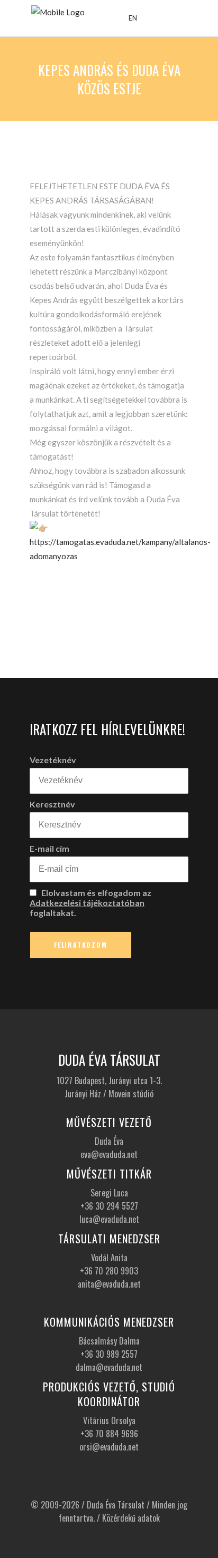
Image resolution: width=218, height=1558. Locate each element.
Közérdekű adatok (131, 1518)
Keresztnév (52, 804)
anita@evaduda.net (109, 1284)
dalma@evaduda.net (109, 1367)
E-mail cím (49, 848)
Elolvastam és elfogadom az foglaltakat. (90, 903)
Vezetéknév (53, 760)
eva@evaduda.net (109, 1154)
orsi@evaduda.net (109, 1446)
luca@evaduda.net (109, 1219)
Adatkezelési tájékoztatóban (87, 903)
